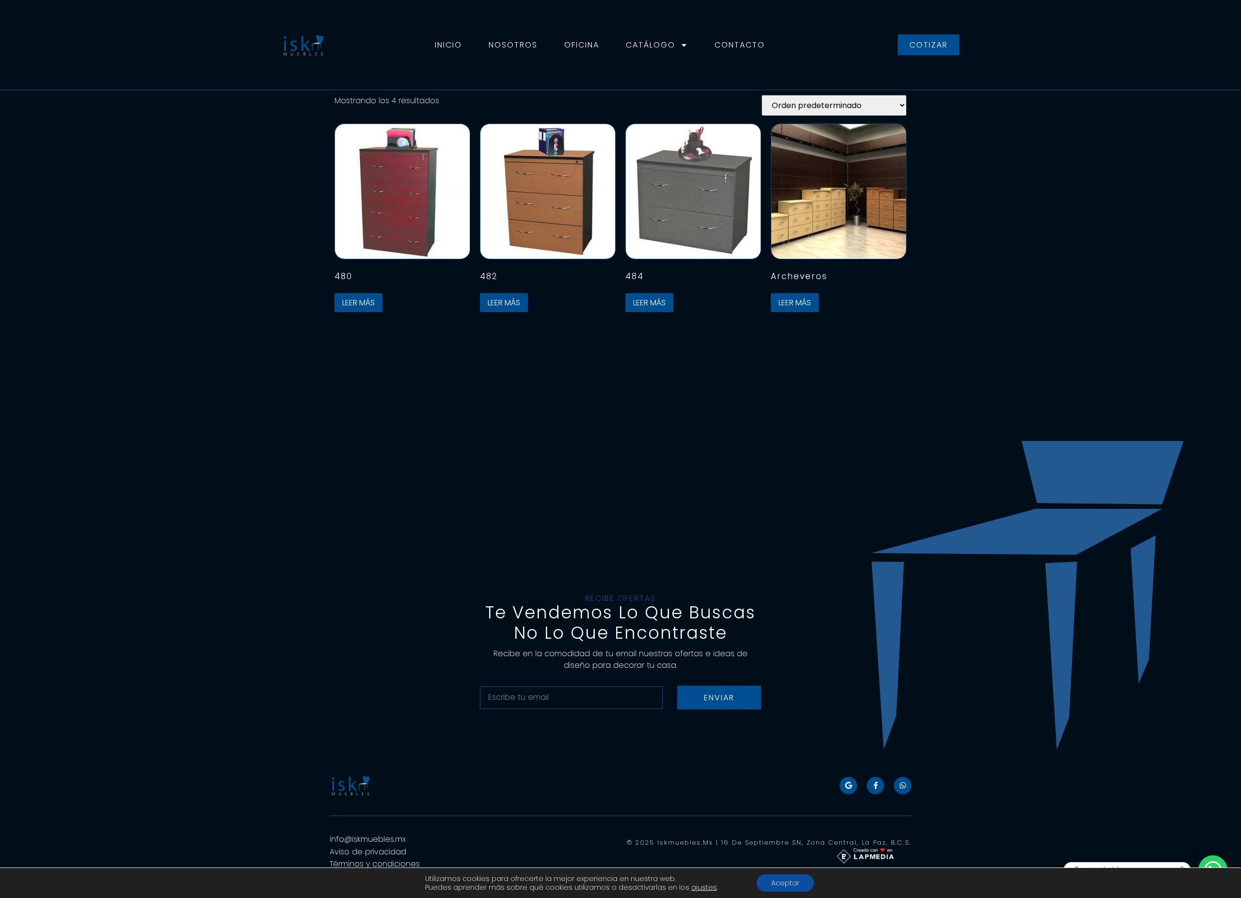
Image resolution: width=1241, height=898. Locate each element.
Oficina (581, 44)
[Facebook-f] (875, 785)
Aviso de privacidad (368, 851)
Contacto (740, 44)
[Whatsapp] (902, 785)
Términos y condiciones (376, 863)
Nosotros (513, 44)
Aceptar (785, 883)
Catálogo (650, 44)
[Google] (848, 785)
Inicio (448, 44)
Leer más (358, 302)
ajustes (704, 887)
